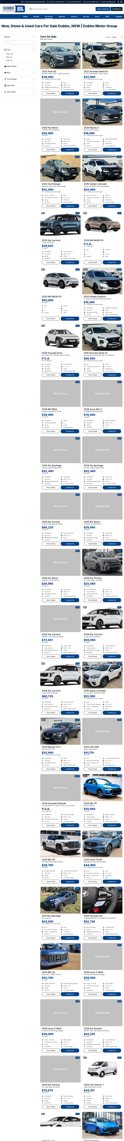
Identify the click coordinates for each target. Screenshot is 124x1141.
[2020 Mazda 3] (102, 111)
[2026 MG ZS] (102, 787)
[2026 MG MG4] (60, 393)
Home (25, 16)
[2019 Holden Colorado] (102, 168)
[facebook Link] (118, 2)
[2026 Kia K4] (60, 1125)
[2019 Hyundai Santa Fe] (102, 337)
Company (118, 16)
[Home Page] (13, 9)
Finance (74, 16)
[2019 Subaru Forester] (102, 674)
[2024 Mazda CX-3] (60, 731)
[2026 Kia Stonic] (60, 111)
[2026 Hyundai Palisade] (60, 787)
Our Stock (49, 16)
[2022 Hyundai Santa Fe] (102, 55)
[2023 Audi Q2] (60, 55)
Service (86, 16)
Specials (62, 16)
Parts (97, 16)
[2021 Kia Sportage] (60, 900)
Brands (36, 16)
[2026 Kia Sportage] (60, 449)
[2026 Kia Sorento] (60, 506)
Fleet (107, 16)
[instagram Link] (121, 2)
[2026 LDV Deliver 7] (102, 1069)
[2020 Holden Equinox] (102, 280)
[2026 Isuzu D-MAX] (102, 956)
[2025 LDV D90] (102, 731)
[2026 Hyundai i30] (102, 900)
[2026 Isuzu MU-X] (102, 393)
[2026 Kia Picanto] (102, 562)
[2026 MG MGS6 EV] (102, 224)
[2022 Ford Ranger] (60, 168)
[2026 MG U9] (60, 843)
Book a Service (102, 9)
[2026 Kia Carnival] (60, 224)
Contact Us (116, 9)
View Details (50, 93)
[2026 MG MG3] (102, 1125)
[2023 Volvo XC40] (102, 843)
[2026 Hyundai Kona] (60, 337)
